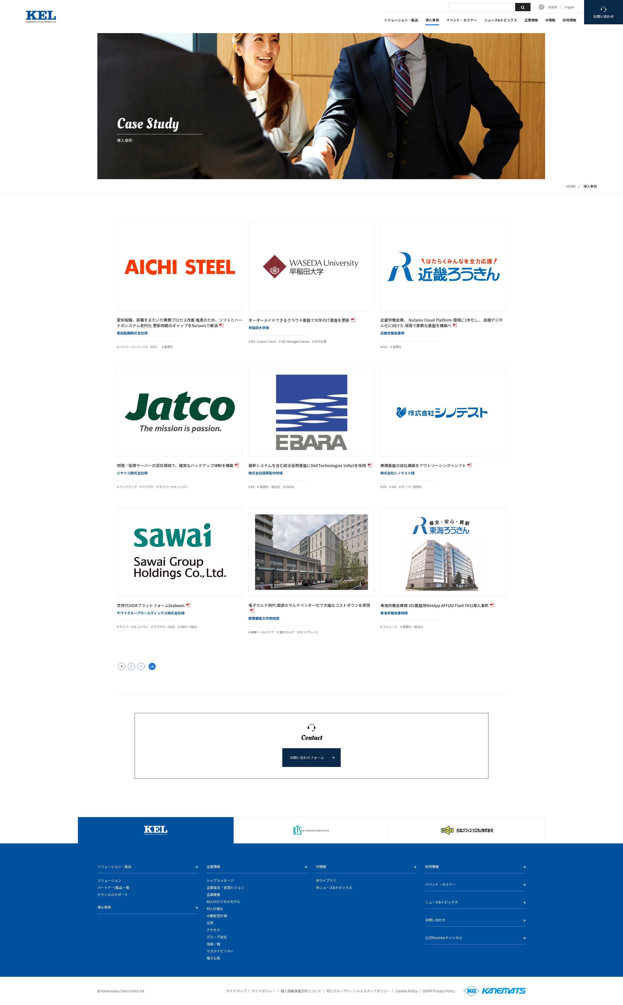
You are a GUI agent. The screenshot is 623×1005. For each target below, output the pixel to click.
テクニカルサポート (112, 894)
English (569, 7)
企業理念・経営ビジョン (225, 887)
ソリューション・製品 (401, 20)
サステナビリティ (220, 951)
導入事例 (432, 20)
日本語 (552, 7)
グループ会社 (217, 936)
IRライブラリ (326, 880)
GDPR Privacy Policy (438, 990)
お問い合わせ (435, 919)
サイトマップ (236, 990)
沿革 (210, 922)
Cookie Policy (406, 990)
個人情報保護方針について (301, 990)
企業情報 (531, 20)
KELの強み (215, 908)
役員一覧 (213, 943)
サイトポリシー (263, 990)
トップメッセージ (220, 880)
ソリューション (109, 880)
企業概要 (213, 894)
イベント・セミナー (461, 20)
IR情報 (550, 20)
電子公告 (213, 958)
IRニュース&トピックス (334, 887)
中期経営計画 (217, 915)
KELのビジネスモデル (223, 901)
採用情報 (569, 20)
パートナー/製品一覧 (113, 887)
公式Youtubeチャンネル (443, 937)
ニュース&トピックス (500, 20)
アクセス (213, 929)
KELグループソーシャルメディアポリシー (358, 990)
